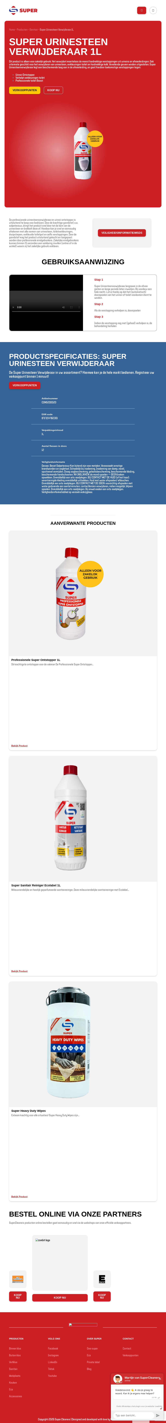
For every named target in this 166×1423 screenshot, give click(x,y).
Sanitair (34, 29)
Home (12, 29)
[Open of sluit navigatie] (141, 10)
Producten (22, 29)
